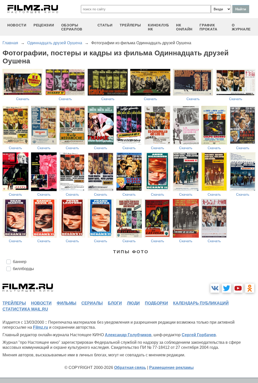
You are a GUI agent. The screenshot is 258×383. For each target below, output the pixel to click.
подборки (156, 303)
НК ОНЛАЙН (184, 27)
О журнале (241, 27)
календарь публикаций (201, 303)
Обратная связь (130, 367)
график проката (208, 27)
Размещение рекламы (171, 367)
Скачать (22, 99)
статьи (105, 25)
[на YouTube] (238, 288)
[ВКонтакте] (214, 288)
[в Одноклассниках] (249, 288)
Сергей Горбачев (199, 335)
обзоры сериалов (72, 27)
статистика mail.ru (25, 309)
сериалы (92, 303)
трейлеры (130, 25)
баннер (19, 262)
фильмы (66, 303)
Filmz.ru (40, 327)
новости (16, 25)
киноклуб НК (158, 27)
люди (133, 303)
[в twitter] (226, 288)
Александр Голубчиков (128, 335)
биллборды (23, 269)
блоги (115, 303)
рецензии (44, 25)
